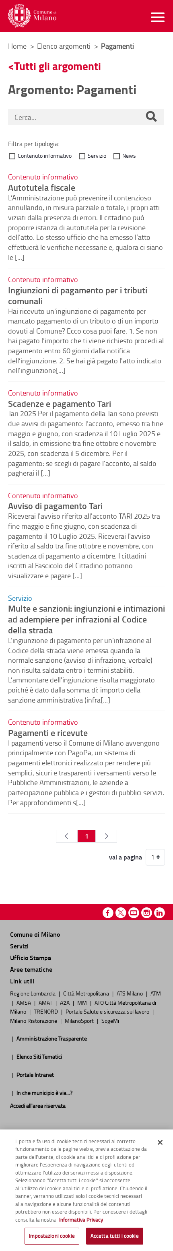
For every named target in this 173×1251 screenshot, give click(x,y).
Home (17, 46)
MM (82, 1002)
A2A (65, 1002)
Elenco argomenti (64, 46)
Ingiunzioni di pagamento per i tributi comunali (77, 295)
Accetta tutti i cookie (115, 1235)
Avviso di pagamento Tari (55, 505)
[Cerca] (151, 117)
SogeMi (110, 1020)
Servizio (97, 155)
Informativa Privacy (81, 1219)
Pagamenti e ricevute (48, 732)
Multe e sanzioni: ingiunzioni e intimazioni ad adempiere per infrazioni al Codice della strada (86, 619)
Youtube (133, 912)
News (129, 155)
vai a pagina (125, 857)
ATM (155, 993)
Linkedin (159, 912)
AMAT (46, 1002)
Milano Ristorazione (34, 1020)
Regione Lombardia (33, 993)
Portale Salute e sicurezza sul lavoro (108, 1011)
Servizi (19, 945)
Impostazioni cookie (51, 1235)
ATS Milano (130, 993)
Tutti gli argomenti (57, 66)
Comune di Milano (35, 934)
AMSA (24, 1002)
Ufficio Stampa (30, 957)
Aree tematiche (31, 969)
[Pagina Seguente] (106, 836)
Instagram (146, 912)
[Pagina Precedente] (66, 836)
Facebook (108, 912)
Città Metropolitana (86, 993)
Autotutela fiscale (41, 187)
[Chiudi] (160, 1142)
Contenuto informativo (45, 155)
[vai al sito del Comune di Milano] (32, 16)
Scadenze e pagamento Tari (59, 403)
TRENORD (46, 1011)
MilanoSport (80, 1020)
